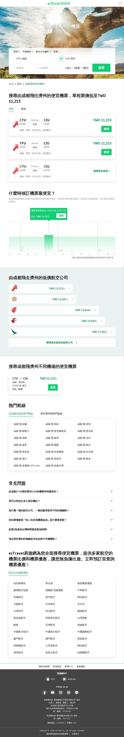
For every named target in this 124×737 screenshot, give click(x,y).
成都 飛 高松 (52, 424)
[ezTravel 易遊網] (62, 3)
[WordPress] (68, 692)
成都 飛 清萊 (20, 437)
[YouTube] (52, 692)
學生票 (49, 583)
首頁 (11, 83)
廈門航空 (18, 638)
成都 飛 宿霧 (20, 424)
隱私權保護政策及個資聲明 (57, 734)
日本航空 (50, 603)
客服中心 (69, 666)
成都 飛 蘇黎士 (21, 430)
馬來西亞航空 (53, 617)
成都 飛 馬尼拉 (21, 451)
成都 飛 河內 (84, 437)
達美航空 (18, 652)
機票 (19, 83)
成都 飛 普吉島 (85, 430)
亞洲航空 (50, 624)
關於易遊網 (44, 666)
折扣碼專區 (20, 583)
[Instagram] (60, 692)
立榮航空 (18, 603)
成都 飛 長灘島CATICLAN (26, 465)
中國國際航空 (84, 631)
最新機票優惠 (84, 583)
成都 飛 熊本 (84, 458)
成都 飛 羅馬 (52, 437)
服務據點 (81, 666)
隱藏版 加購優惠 (54, 590)
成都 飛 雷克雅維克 (56, 430)
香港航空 (82, 638)
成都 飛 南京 (84, 444)
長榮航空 (18, 597)
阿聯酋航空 (20, 645)
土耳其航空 (52, 645)
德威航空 (82, 624)
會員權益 (57, 666)
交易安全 (75, 734)
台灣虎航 (82, 617)
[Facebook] (44, 692)
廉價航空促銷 (21, 590)
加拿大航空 (52, 652)
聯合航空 (82, 645)
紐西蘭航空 (83, 652)
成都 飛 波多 (20, 444)
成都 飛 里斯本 (53, 458)
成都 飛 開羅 (52, 444)
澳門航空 (50, 638)
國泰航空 (82, 610)
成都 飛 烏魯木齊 (55, 465)
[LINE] (76, 692)
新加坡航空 (20, 617)
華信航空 (82, 597)
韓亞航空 (50, 610)
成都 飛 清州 (84, 424)
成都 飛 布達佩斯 (55, 451)
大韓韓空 (18, 610)
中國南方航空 (53, 631)
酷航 (16, 624)
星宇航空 (50, 597)
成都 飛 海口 (20, 458)
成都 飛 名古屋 (85, 451)
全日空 (81, 603)
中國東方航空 (21, 631)
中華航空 (82, 590)
